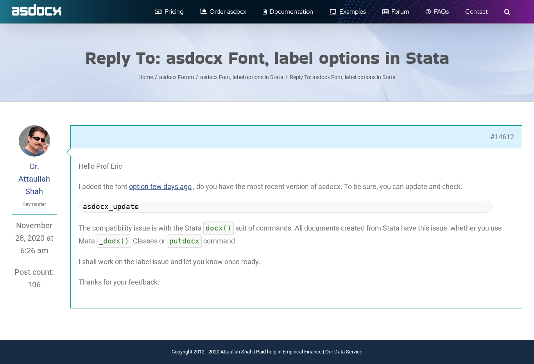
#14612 (502, 137)
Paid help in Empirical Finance (289, 352)
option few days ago (160, 186)
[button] (507, 12)
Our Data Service (343, 352)
